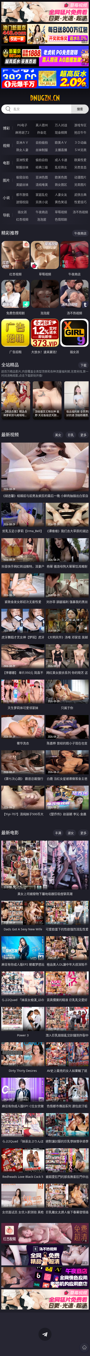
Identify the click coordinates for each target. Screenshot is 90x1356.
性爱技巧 (80, 202)
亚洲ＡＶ (22, 142)
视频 (6, 145)
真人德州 (42, 125)
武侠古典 (80, 195)
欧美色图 (61, 177)
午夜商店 (42, 212)
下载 (83, 365)
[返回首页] (84, 1347)
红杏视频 (22, 219)
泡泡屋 (41, 219)
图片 (6, 180)
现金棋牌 (61, 132)
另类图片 (80, 185)
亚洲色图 (42, 177)
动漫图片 (80, 177)
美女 (58, 435)
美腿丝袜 (22, 185)
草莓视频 (61, 212)
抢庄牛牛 (80, 132)
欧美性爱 (80, 160)
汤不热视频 (80, 212)
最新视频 (10, 435)
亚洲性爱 (22, 160)
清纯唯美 (42, 185)
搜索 (80, 109)
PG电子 (22, 125)
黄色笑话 (61, 202)
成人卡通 (61, 160)
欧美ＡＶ (61, 142)
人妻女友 (61, 195)
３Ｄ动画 (80, 142)
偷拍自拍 (42, 160)
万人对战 (61, 125)
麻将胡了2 (22, 132)
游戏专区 (80, 125)
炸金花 (41, 132)
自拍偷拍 (42, 142)
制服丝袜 (22, 167)
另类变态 (80, 167)
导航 (6, 215)
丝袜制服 (42, 150)
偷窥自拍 (22, 177)
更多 (83, 435)
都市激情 (22, 195)
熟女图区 (61, 185)
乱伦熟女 (61, 167)
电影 (6, 163)
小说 (6, 197)
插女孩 (22, 212)
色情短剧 (61, 219)
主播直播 (61, 150)
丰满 (58, 833)
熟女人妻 (22, 150)
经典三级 (42, 167)
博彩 (6, 128)
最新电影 (10, 833)
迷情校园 (22, 202)
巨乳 (71, 435)
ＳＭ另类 (80, 150)
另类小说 (42, 202)
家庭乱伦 (42, 195)
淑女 (71, 833)
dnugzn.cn (45, 98)
